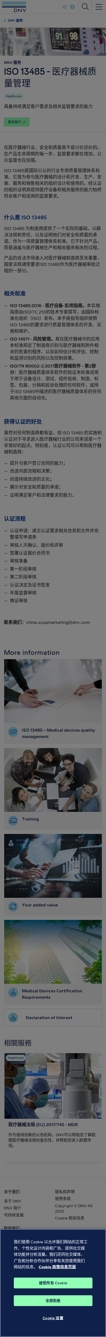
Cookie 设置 (53, 1318)
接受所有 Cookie (53, 1283)
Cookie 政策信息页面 (57, 1267)
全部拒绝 (53, 1300)
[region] (53, 1283)
